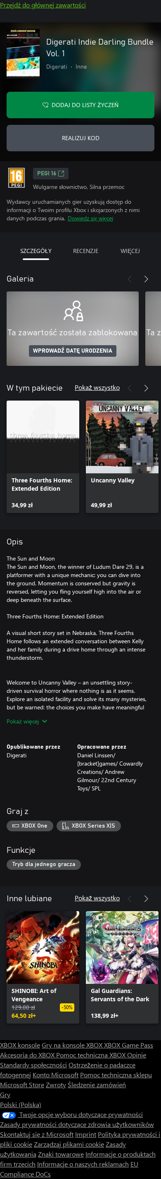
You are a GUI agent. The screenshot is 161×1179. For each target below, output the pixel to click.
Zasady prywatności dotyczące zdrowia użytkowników (77, 1124)
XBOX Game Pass (128, 1045)
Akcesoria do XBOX (28, 1054)
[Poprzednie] (129, 279)
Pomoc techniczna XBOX (91, 1054)
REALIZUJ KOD (80, 138)
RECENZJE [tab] (85, 251)
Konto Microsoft (55, 1074)
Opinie (136, 1054)
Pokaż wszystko (97, 387)
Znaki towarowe (61, 1154)
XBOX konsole (20, 1045)
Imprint (85, 1134)
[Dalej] (146, 279)
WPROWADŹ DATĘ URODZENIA (72, 351)
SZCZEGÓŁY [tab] (36, 251)
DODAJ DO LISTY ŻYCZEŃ (85, 105)
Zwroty (56, 1084)
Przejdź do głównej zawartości (43, 4)
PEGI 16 (46, 174)
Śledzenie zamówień (97, 1084)
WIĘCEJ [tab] (130, 251)
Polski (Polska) (20, 1104)
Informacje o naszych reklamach (83, 1164)
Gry (5, 1094)
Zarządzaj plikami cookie (69, 1144)
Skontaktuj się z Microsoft (36, 1134)
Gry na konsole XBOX (73, 1045)
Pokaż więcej (23, 721)
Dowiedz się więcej (90, 218)
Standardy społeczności (33, 1064)
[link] (43, 457)
